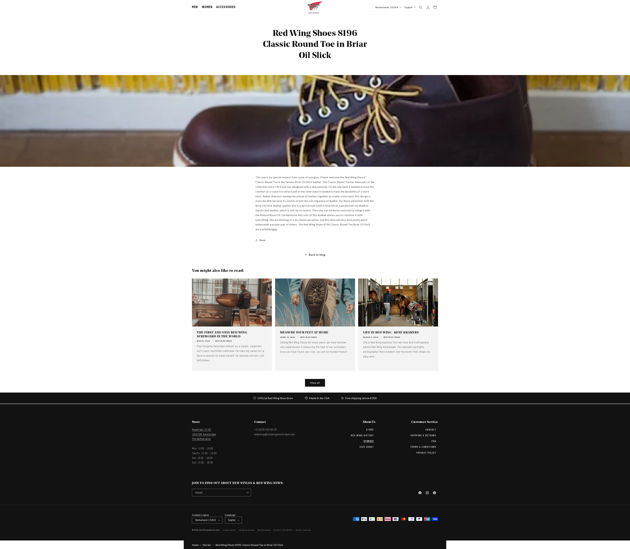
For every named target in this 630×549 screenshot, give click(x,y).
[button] (195, 7)
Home (195, 544)
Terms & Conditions (423, 447)
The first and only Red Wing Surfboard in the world (222, 334)
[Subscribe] (247, 492)
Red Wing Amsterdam (209, 530)
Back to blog (317, 254)
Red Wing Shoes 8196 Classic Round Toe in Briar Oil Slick (249, 544)
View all (315, 382)
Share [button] (262, 240)
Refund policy (263, 530)
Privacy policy (229, 530)
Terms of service (303, 530)
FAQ (433, 441)
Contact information (283, 530)
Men (195, 7)
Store (370, 430)
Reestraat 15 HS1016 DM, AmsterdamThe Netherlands (204, 434)
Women (207, 7)
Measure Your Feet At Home (304, 332)
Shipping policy (246, 530)
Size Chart (366, 447)
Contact (430, 430)
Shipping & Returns (423, 435)
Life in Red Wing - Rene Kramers (391, 332)
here (274, 229)
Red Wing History (362, 435)
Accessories (226, 7)
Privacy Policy (426, 453)
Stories (369, 441)
